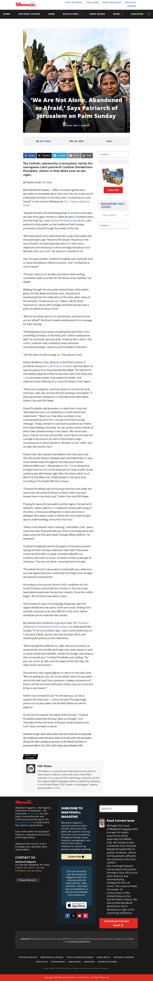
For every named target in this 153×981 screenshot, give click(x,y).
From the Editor (73, 2)
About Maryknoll (112, 2)
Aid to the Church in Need (57, 366)
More (116, 14)
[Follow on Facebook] (67, 915)
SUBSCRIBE (113, 190)
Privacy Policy (26, 880)
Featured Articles (28, 957)
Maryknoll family (24, 822)
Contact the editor (24, 867)
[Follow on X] (73, 915)
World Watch (103, 957)
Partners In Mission (124, 957)
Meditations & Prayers (52, 957)
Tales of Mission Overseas (80, 957)
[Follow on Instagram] (85, 915)
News (51, 14)
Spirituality (42, 962)
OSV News (45, 141)
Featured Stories (29, 14)
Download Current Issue (116, 923)
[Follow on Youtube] (79, 915)
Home (6, 14)
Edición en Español (107, 962)
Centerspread (58, 962)
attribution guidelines (79, 941)
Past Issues (93, 2)
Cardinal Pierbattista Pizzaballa (67, 220)
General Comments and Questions (29, 869)
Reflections (70, 14)
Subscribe (137, 14)
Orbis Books (97, 14)
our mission (33, 813)
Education (89, 962)
